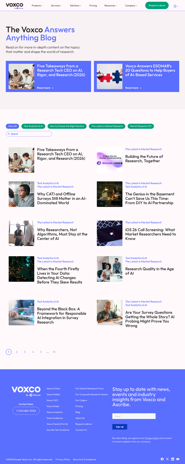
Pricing (93, 5)
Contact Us (81, 429)
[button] (37, 5)
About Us (80, 418)
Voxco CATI (52, 400)
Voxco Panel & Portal (57, 423)
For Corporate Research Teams (91, 394)
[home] (14, 6)
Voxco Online (53, 388)
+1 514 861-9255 (26, 411)
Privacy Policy (152, 438)
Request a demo (157, 5)
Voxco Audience (55, 418)
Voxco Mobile (53, 394)
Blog (77, 412)
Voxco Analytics (55, 412)
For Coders (81, 400)
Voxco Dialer (53, 406)
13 (54, 352)
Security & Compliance (84, 459)
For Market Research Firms (89, 388)
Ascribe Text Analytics (58, 429)
